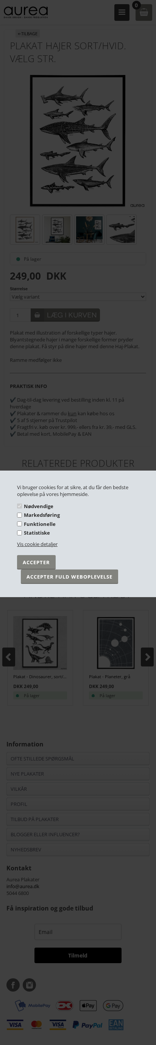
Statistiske (37, 532)
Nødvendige (38, 505)
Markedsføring (42, 515)
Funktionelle (40, 524)
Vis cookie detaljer (37, 544)
